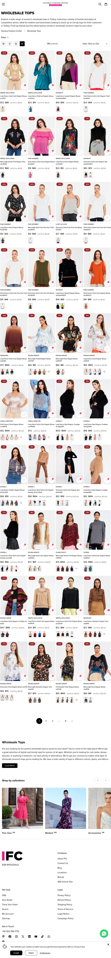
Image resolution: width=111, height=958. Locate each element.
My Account (7, 913)
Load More (10, 765)
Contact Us (63, 863)
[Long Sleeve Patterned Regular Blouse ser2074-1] (41, 70)
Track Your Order (10, 904)
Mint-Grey (35, 437)
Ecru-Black (72, 634)
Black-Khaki (67, 634)
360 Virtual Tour (65, 881)
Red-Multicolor (7, 634)
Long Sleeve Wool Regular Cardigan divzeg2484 (96, 491)
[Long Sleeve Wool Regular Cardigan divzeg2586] (97, 398)
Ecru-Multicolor (63, 372)
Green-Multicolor (95, 634)
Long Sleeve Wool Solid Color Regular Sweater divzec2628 (40, 491)
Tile (44, 634)
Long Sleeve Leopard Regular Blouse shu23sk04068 (68, 97)
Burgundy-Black (58, 568)
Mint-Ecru (12, 437)
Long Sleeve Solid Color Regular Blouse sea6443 (13, 360)
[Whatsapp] (49, 936)
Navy (12, 372)
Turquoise (30, 109)
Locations (62, 872)
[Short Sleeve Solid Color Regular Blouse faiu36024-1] (97, 267)
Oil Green (63, 306)
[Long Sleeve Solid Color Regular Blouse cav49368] (41, 398)
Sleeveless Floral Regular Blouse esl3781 (13, 687)
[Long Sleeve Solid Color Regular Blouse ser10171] (13, 70)
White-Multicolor (12, 697)
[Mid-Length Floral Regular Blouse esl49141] (97, 661)
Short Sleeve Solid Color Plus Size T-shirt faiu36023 (13, 294)
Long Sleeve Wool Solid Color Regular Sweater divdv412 (13, 557)
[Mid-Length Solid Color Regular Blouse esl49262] (41, 530)
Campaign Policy (65, 918)
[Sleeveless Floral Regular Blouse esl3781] (13, 661)
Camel (3, 372)
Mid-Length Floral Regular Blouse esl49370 (67, 360)
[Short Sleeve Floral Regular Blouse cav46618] (13, 398)
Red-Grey (44, 437)
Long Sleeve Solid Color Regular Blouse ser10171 (13, 97)
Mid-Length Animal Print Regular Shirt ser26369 (12, 163)
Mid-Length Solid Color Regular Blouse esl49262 (41, 557)
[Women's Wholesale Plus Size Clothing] (22, 808)
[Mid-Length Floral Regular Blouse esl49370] (69, 333)
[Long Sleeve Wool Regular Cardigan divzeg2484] (97, 464)
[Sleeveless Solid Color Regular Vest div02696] (69, 464)
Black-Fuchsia (58, 109)
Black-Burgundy (63, 634)
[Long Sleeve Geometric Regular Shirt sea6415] (97, 595)
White (86, 109)
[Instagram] (16, 936)
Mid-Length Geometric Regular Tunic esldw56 (40, 688)
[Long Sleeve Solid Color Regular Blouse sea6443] (13, 333)
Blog (60, 867)
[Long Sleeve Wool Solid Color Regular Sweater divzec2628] (41, 464)
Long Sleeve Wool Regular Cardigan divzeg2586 (96, 425)
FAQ (4, 895)
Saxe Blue (39, 634)
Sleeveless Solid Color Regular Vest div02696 (67, 491)
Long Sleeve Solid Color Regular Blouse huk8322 (97, 557)
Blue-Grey (30, 437)
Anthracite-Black (86, 568)
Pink (30, 175)
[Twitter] (23, 936)
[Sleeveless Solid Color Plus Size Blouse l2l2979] (69, 201)
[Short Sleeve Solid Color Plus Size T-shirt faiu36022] (97, 201)
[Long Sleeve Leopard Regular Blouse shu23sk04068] (69, 70)
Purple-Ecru (16, 437)
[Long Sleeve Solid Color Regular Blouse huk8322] (97, 530)
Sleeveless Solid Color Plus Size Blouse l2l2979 (69, 228)
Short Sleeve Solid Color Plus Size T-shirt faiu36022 (97, 228)
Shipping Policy (65, 904)
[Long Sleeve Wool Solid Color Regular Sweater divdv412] (13, 530)
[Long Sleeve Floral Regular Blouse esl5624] (97, 333)
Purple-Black (63, 568)
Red (35, 634)
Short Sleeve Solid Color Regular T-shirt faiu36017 (97, 97)
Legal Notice (63, 913)
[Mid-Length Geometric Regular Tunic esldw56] (41, 661)
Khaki (30, 306)
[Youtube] (36, 936)
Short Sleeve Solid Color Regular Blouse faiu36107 (41, 163)
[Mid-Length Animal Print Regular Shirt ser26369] (13, 136)
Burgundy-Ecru (7, 437)
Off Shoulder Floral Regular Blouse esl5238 (67, 688)
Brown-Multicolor (67, 700)
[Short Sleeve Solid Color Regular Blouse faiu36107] (41, 136)
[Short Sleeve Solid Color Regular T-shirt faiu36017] (97, 70)
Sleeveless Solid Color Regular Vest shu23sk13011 (95, 163)
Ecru (90, 175)
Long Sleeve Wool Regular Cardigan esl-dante (13, 622)
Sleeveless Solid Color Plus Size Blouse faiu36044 (41, 294)
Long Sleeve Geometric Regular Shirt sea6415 (96, 622)
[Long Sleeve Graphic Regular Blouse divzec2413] (13, 464)
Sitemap (6, 918)
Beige (3, 109)
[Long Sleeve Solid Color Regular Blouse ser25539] (69, 595)
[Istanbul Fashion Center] (55, 4)
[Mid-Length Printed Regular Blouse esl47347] (41, 333)
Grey (58, 240)
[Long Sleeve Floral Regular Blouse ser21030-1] (69, 136)
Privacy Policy (64, 895)
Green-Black (90, 568)
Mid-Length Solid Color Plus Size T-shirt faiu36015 (41, 228)
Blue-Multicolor (90, 372)
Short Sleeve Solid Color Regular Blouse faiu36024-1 (97, 294)
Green (7, 372)
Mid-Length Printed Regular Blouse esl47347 (39, 360)
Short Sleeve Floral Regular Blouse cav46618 (11, 425)
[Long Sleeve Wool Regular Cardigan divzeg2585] (69, 398)
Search (5, 909)
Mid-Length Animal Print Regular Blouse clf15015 (69, 557)
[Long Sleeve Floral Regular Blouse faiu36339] (13, 201)
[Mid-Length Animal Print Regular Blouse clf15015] (69, 530)
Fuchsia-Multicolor (90, 634)
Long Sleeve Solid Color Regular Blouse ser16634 (41, 622)
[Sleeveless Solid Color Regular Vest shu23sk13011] (97, 136)
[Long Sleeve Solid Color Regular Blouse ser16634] (41, 595)
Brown (35, 372)
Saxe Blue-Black (72, 568)
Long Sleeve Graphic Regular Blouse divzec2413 (12, 491)
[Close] (108, 944)
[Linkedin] (29, 936)
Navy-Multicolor (100, 372)
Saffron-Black (67, 568)
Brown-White (30, 568)
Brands (61, 877)
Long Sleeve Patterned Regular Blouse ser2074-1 (40, 97)
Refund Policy (64, 899)
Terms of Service (65, 909)
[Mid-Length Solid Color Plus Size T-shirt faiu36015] (41, 201)
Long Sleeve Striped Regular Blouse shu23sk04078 (68, 294)
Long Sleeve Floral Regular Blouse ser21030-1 (67, 163)
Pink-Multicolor (3, 634)
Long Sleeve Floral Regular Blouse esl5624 (95, 360)
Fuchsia (44, 372)
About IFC (62, 858)
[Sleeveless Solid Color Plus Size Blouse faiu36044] (41, 267)
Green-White (35, 568)
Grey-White (39, 568)
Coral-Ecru (95, 372)
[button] (106, 4)
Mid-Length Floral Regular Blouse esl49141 (94, 688)
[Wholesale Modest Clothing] (65, 808)
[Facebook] (10, 936)
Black (3, 175)
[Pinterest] (3, 936)
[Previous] (98, 781)
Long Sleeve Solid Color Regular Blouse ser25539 (69, 622)
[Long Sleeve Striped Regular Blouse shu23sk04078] (69, 267)
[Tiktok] (42, 936)
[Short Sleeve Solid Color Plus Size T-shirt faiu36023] (13, 267)
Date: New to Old (91, 43)
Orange (86, 306)
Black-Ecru (3, 240)
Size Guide (7, 899)
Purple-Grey (39, 437)
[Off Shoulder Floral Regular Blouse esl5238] (69, 661)
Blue (30, 372)
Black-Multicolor (58, 372)
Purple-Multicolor (100, 634)
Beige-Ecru (3, 437)
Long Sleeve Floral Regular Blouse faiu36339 (11, 228)
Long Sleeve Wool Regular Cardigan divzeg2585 (68, 425)
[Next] (106, 781)
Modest (51, 833)
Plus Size (8, 833)
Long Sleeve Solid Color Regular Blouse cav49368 (41, 425)
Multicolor (12, 503)
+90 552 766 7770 (10, 931)
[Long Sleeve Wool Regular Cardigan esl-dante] (13, 595)
